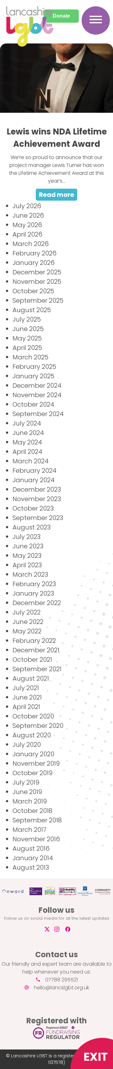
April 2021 (26, 706)
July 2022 (26, 612)
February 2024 (34, 470)
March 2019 (30, 801)
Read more (56, 194)
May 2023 (27, 555)
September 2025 (38, 300)
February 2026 (34, 253)
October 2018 (32, 810)
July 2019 (26, 782)
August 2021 (31, 678)
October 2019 (32, 773)
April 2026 (27, 234)
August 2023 (32, 527)
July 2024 (27, 423)
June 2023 (28, 546)
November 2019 (36, 763)
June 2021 (27, 697)
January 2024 (34, 480)
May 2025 (27, 338)
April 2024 (27, 451)
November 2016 (36, 839)
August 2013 (31, 867)
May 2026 (27, 224)
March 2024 (31, 461)
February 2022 (34, 640)
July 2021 (26, 687)
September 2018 (37, 820)
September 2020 (38, 725)
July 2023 (26, 536)
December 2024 (37, 385)
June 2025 (28, 328)
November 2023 (37, 498)
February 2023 (34, 584)
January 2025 (33, 376)
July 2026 (27, 206)
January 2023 (33, 593)
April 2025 (27, 347)
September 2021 (37, 669)
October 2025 (33, 291)
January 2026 (34, 262)
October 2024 (33, 404)
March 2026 (31, 243)
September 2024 (38, 413)
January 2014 (33, 858)
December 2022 (37, 602)
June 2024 (28, 432)
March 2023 (30, 574)
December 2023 (37, 489)
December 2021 (36, 650)
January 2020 (33, 754)
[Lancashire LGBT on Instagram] (59, 929)
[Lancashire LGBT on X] (46, 929)
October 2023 (33, 508)
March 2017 (29, 829)
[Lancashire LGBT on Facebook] (70, 929)
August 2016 (31, 848)
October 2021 (32, 659)
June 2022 (28, 621)
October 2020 (33, 716)
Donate (61, 16)
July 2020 (27, 744)
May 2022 (27, 631)
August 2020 (32, 735)
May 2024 (27, 442)
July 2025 (27, 319)
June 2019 (27, 791)
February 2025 (34, 366)
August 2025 (32, 310)
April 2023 (27, 565)
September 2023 (38, 517)
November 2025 (37, 281)
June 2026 (28, 215)
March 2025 (30, 357)
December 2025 (37, 272)
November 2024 (37, 395)
